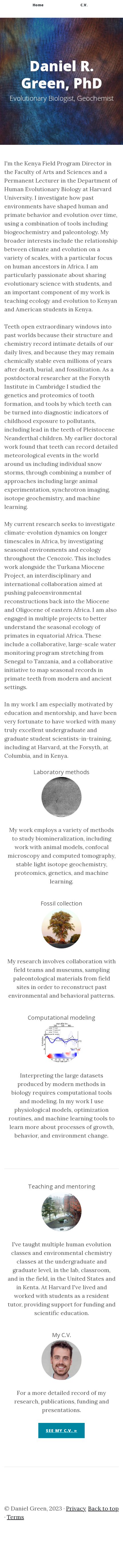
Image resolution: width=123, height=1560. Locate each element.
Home (38, 5)
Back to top (103, 1508)
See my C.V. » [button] (61, 1430)
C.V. (84, 5)
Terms (15, 1517)
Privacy (76, 1508)
